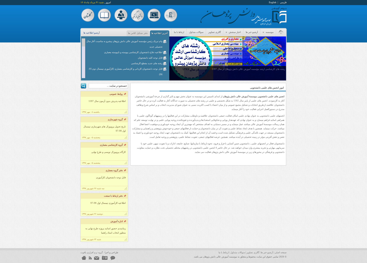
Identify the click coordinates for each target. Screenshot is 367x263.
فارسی (283, 2)
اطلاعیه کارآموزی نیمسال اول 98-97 (108, 203)
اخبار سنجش (234, 32)
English (272, 2)
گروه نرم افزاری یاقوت (91, 252)
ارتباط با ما (179, 32)
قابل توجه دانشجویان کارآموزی (111, 177)
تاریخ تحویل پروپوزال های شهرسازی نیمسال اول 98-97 (104, 128)
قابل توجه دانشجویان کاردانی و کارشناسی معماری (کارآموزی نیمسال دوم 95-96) (125, 72)
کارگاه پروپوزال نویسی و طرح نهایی (108, 152)
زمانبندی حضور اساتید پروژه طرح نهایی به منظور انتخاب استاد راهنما (105, 230)
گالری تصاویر (214, 32)
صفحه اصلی (281, 252)
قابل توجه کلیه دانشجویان (150, 57)
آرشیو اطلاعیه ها (91, 32)
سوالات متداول (196, 32)
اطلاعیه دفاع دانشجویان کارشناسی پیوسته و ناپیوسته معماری (133, 52)
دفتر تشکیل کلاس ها (138, 33)
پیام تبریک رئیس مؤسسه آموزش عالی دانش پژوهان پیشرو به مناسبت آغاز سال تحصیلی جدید (124, 44)
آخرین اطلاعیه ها (159, 33)
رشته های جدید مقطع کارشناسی (146, 63)
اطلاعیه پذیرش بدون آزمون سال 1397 (107, 101)
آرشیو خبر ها (252, 32)
